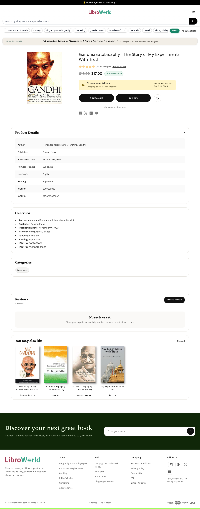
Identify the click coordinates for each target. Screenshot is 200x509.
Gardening (80, 30)
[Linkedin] (91, 113)
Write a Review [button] (119, 66)
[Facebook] (80, 113)
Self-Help (135, 30)
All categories (189, 30)
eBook (175, 30)
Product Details (27, 133)
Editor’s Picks (65, 478)
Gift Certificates (138, 483)
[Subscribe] (190, 431)
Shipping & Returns (104, 481)
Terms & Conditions (141, 463)
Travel (147, 30)
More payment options (115, 107)
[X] (85, 113)
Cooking (36, 30)
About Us (99, 471)
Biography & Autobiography (58, 30)
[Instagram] (171, 464)
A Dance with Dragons (148, 42)
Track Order (100, 476)
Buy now (133, 97)
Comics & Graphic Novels (17, 30)
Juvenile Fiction (97, 30)
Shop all (181, 341)
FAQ (133, 478)
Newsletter (105, 503)
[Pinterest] (96, 113)
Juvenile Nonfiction (117, 30)
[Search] (193, 21)
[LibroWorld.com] (22, 460)
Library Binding (161, 30)
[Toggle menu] (6, 12)
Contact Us (136, 473)
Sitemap (93, 503)
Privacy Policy (138, 468)
